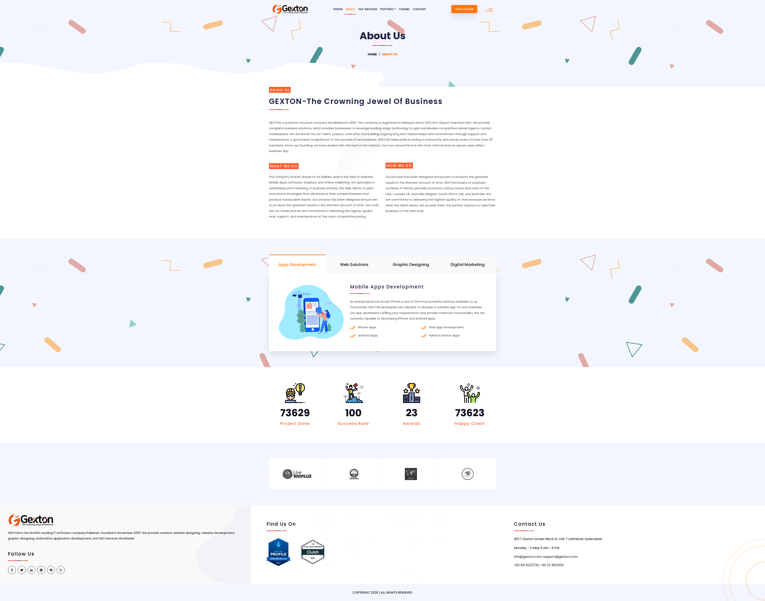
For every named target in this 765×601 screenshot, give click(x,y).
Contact (419, 9)
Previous (266, 474)
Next (499, 474)
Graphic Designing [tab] (411, 264)
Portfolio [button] (386, 9)
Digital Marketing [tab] (468, 264)
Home (337, 9)
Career (404, 9)
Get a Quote (464, 9)
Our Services (367, 9)
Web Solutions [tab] (354, 264)
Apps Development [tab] (297, 264)
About (350, 9)
